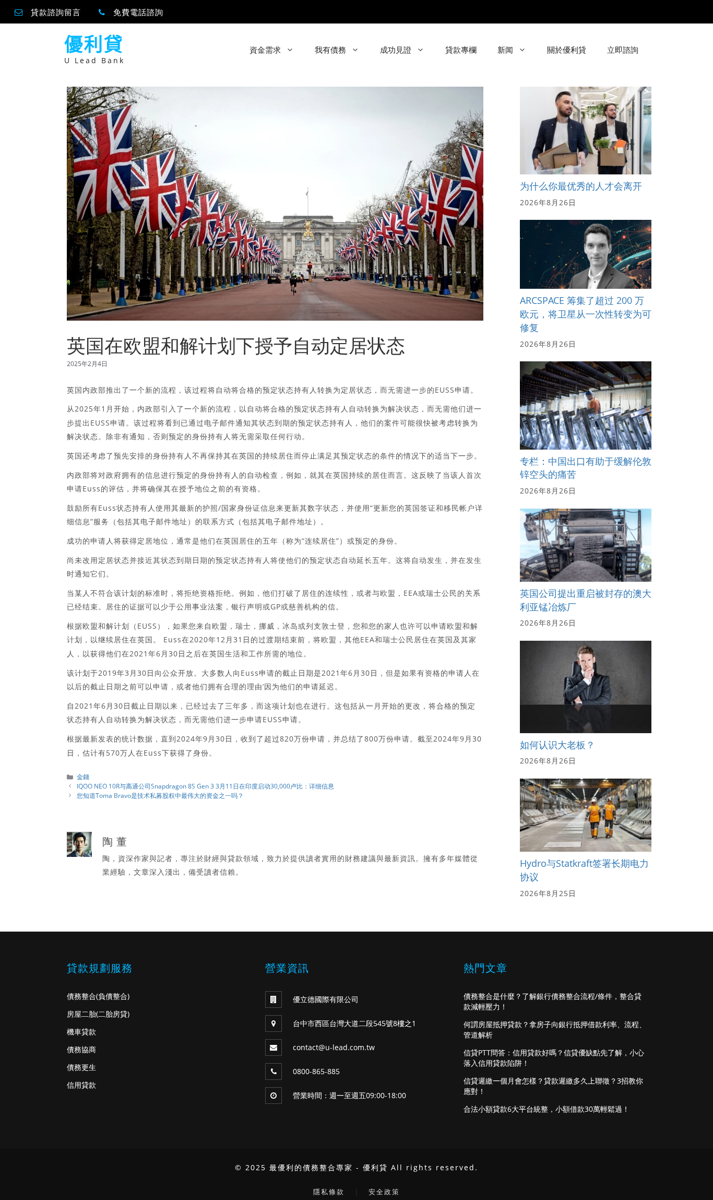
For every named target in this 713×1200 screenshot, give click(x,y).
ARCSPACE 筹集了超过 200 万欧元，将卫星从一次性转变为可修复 (585, 313)
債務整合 (81, 996)
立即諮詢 (622, 49)
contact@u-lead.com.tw (334, 1047)
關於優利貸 (566, 49)
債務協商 (81, 1049)
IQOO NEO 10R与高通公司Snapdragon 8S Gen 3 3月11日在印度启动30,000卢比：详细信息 (205, 786)
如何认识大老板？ (557, 744)
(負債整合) (112, 996)
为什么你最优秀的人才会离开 (581, 186)
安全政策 (384, 1191)
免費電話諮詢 (138, 12)
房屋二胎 (81, 1014)
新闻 (505, 49)
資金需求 (265, 49)
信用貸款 (81, 1085)
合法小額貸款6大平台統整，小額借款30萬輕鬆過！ (546, 1109)
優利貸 (94, 44)
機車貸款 (81, 1032)
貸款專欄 (461, 49)
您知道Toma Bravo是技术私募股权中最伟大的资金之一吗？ (160, 795)
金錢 (83, 776)
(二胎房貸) (112, 1014)
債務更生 (81, 1067)
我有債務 (330, 49)
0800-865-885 (316, 1071)
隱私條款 (328, 1191)
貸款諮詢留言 (56, 12)
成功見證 (395, 49)
